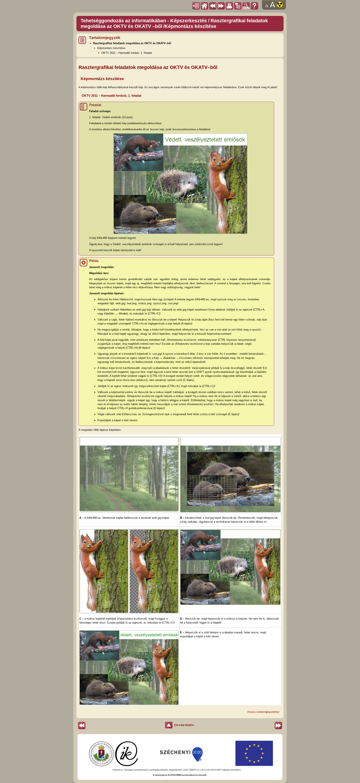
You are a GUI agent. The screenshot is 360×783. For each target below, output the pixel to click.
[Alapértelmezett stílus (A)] (267, 7)
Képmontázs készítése (111, 48)
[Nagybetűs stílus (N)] (272, 7)
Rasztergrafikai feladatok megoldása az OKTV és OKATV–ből (132, 43)
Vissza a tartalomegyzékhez (263, 712)
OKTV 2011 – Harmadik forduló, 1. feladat (126, 52)
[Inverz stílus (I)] (279, 7)
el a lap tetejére (184, 725)
